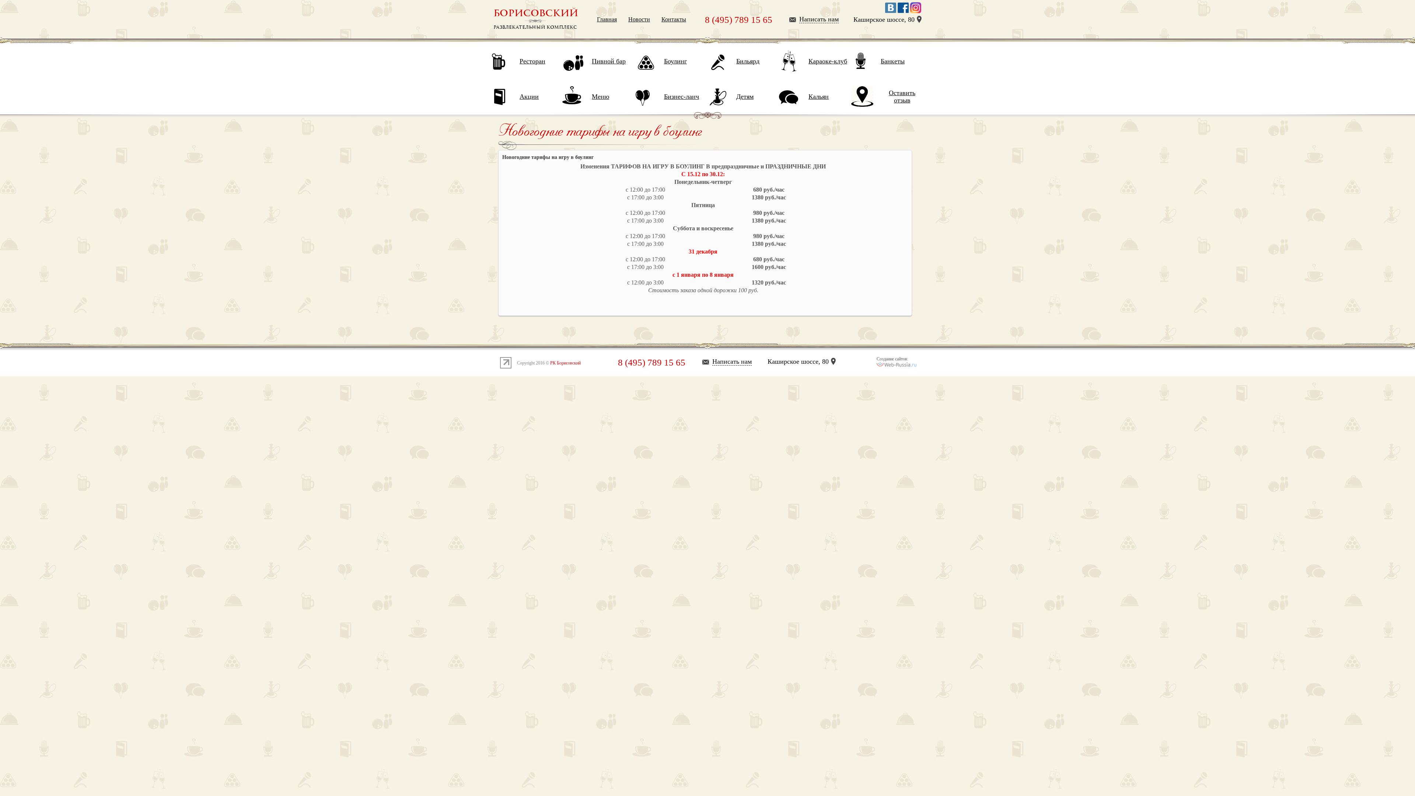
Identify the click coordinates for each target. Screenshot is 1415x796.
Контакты (673, 19)
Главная (607, 19)
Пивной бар (609, 61)
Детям (745, 96)
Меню (600, 96)
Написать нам (819, 19)
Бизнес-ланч (681, 96)
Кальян (818, 96)
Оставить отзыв (902, 96)
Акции (529, 96)
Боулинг (675, 61)
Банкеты (893, 61)
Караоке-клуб (827, 61)
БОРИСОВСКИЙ (535, 13)
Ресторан (532, 61)
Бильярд (747, 61)
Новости (639, 19)
